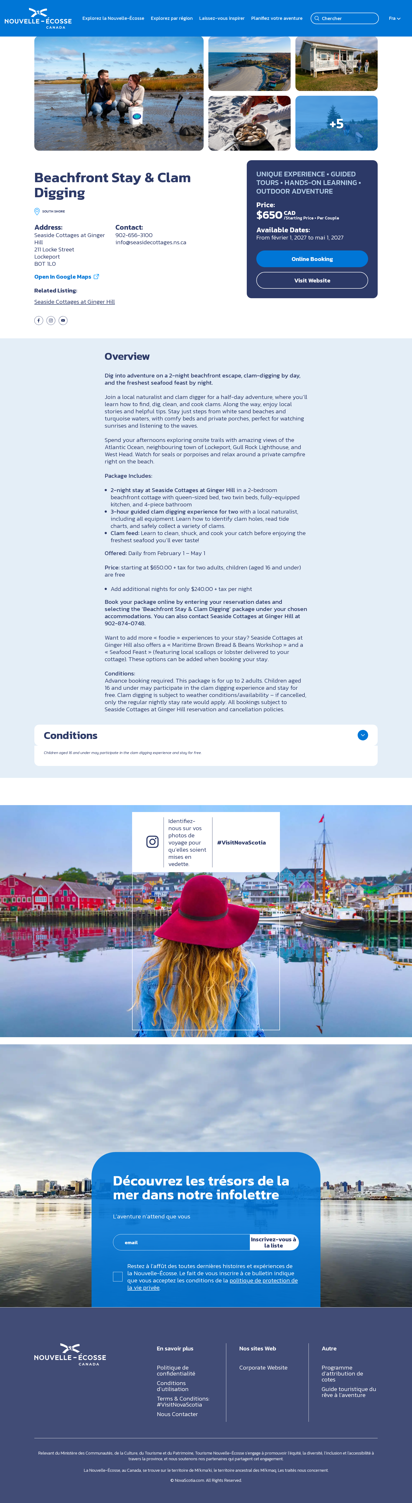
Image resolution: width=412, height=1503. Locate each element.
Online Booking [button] (312, 258)
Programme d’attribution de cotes (342, 1373)
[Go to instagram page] (50, 322)
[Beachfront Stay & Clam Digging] (119, 93)
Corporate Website (263, 1367)
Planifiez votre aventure (277, 18)
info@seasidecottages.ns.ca (150, 242)
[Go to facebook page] (38, 322)
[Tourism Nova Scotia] (38, 11)
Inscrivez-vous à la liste (273, 1242)
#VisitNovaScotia (241, 842)
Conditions (71, 735)
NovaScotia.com (189, 1480)
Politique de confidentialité (176, 1370)
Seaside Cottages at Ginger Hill (74, 301)
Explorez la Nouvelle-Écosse (113, 18)
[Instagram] (152, 845)
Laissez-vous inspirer (222, 18)
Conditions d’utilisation (173, 1385)
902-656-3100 (134, 234)
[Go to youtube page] (63, 322)
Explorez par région (172, 18)
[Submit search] (316, 18)
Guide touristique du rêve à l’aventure (349, 1391)
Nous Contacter (177, 1413)
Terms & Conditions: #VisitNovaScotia (183, 1401)
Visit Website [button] (312, 280)
